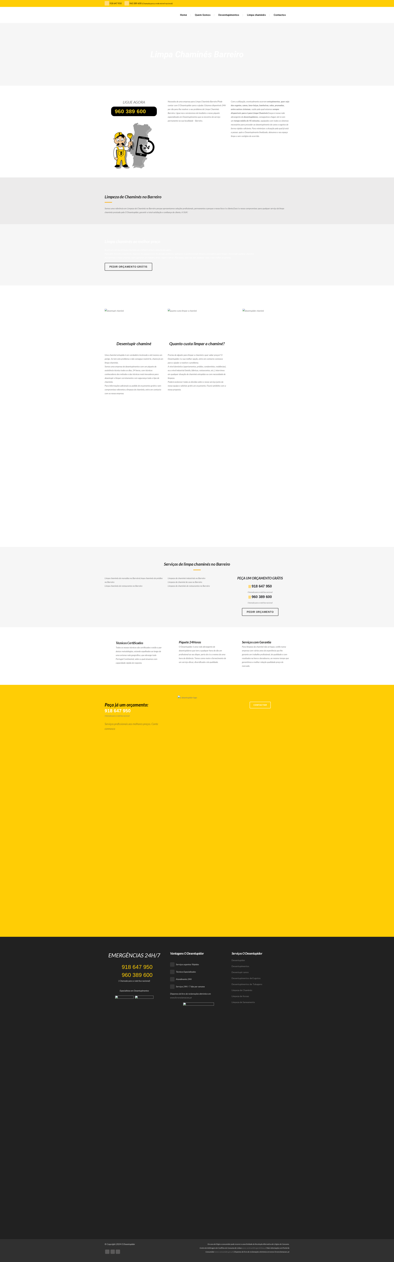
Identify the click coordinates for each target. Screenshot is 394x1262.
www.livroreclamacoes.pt (181, 997)
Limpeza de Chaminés (242, 990)
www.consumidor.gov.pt (224, 1252)
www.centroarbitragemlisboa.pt (254, 1248)
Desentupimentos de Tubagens (247, 984)
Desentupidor (238, 960)
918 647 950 (115, 3)
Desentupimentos (240, 966)
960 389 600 (135, 3)
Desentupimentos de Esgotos (246, 978)
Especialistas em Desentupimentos (134, 990)
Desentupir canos (240, 972)
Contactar (260, 705)
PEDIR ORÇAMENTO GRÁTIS (128, 266)
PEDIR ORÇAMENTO (260, 612)
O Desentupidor (128, 1244)
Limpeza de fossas (240, 996)
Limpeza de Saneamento (243, 1002)
